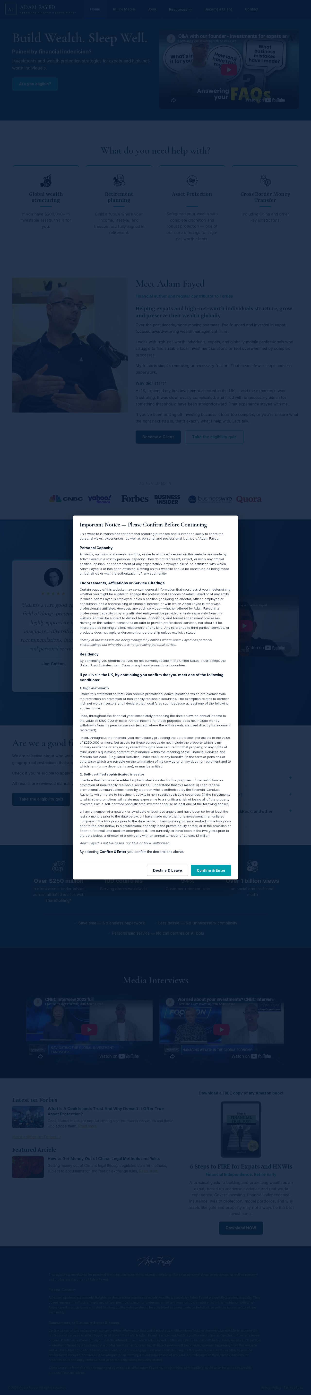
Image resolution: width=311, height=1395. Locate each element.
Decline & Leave (167, 870)
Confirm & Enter (211, 870)
